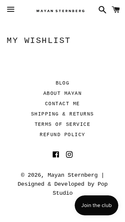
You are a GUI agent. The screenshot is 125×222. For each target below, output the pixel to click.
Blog (63, 83)
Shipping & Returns (62, 114)
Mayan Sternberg (73, 175)
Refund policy (62, 135)
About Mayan (62, 94)
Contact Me (62, 104)
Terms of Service (63, 124)
